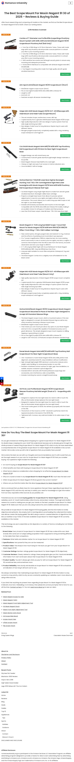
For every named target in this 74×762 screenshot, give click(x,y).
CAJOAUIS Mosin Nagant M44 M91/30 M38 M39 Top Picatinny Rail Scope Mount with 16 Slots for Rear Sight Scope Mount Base (44, 149)
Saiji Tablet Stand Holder (9, 683)
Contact (4, 664)
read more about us (37, 587)
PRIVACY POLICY (8, 737)
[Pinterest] (1, 383)
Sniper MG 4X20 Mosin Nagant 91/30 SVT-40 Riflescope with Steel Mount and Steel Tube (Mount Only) (44, 272)
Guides (3, 708)
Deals (3, 705)
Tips (3, 718)
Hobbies (5, 724)
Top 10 (3, 711)
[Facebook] (1, 378)
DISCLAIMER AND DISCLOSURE (11, 740)
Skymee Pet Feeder (8, 673)
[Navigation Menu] (70, 3)
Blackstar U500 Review (9, 676)
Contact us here (16, 587)
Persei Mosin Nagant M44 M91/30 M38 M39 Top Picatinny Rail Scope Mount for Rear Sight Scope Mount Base (44, 352)
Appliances (5, 715)
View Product (65, 74)
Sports (3, 721)
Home (3, 695)
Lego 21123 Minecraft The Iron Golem (14, 686)
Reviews (4, 699)
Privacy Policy (6, 658)
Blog (2, 702)
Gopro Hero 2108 (7, 680)
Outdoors (5, 727)
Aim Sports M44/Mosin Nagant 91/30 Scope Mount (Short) (43, 85)
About (3, 661)
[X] (1, 381)
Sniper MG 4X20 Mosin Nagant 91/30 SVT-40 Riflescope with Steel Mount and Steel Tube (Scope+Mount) (44, 112)
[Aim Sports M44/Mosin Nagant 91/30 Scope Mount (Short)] (10, 88)
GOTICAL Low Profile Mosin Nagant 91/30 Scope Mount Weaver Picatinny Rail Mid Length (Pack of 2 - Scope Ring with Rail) (45, 391)
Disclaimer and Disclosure (10, 654)
